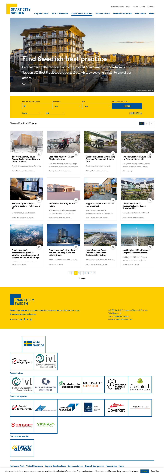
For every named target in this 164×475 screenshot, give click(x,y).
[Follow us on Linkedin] (20, 319)
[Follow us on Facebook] (24, 319)
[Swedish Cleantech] (22, 448)
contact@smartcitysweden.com (120, 319)
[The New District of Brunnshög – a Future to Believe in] (137, 152)
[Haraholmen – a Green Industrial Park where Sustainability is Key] (100, 245)
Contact (135, 6)
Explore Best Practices (81, 13)
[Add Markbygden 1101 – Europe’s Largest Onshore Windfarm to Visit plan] (150, 247)
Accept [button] (144, 471)
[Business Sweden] (46, 408)
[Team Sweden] (34, 344)
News (151, 13)
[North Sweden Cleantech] (93, 384)
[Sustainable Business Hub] (69, 384)
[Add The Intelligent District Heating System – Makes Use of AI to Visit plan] (39, 200)
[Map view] (151, 123)
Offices (142, 6)
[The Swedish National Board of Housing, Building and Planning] (116, 408)
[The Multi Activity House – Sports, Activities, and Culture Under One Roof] (26, 152)
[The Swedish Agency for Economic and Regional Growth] (69, 408)
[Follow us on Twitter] (27, 319)
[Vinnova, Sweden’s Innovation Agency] (46, 425)
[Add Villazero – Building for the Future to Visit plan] (76, 200)
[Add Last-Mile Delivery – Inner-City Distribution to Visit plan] (76, 153)
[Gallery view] (141, 123)
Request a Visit (41, 13)
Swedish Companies (122, 13)
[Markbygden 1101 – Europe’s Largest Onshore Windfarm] (137, 245)
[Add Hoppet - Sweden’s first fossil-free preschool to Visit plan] (113, 200)
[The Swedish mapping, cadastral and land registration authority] (140, 408)
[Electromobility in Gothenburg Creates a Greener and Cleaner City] (100, 152)
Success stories (103, 13)
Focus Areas (140, 13)
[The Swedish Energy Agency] (22, 361)
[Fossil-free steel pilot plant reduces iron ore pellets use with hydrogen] (63, 245)
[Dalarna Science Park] (116, 384)
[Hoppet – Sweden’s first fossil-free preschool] (100, 199)
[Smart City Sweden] (18, 9)
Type (83, 101)
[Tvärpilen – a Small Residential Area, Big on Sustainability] (137, 199)
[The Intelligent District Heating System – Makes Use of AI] (26, 199)
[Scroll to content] (23, 83)
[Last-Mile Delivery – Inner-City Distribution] (63, 152)
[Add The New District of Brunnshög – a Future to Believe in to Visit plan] (150, 153)
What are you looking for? (31, 101)
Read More (155, 471)
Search (151, 6)
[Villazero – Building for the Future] (63, 199)
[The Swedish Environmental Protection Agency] (93, 408)
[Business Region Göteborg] (46, 384)
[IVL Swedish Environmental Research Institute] (46, 361)
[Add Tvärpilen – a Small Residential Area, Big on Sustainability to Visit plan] (150, 200)
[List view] (146, 123)
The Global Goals (117, 6)
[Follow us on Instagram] (31, 319)
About (128, 6)
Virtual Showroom (60, 13)
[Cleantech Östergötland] (140, 384)
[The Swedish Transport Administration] (22, 425)
